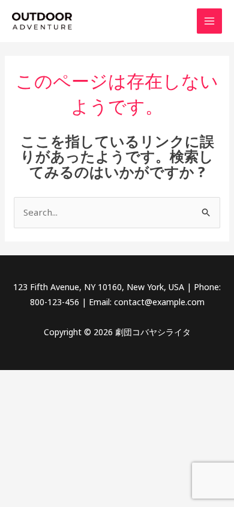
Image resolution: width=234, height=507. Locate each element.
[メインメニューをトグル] (210, 21)
